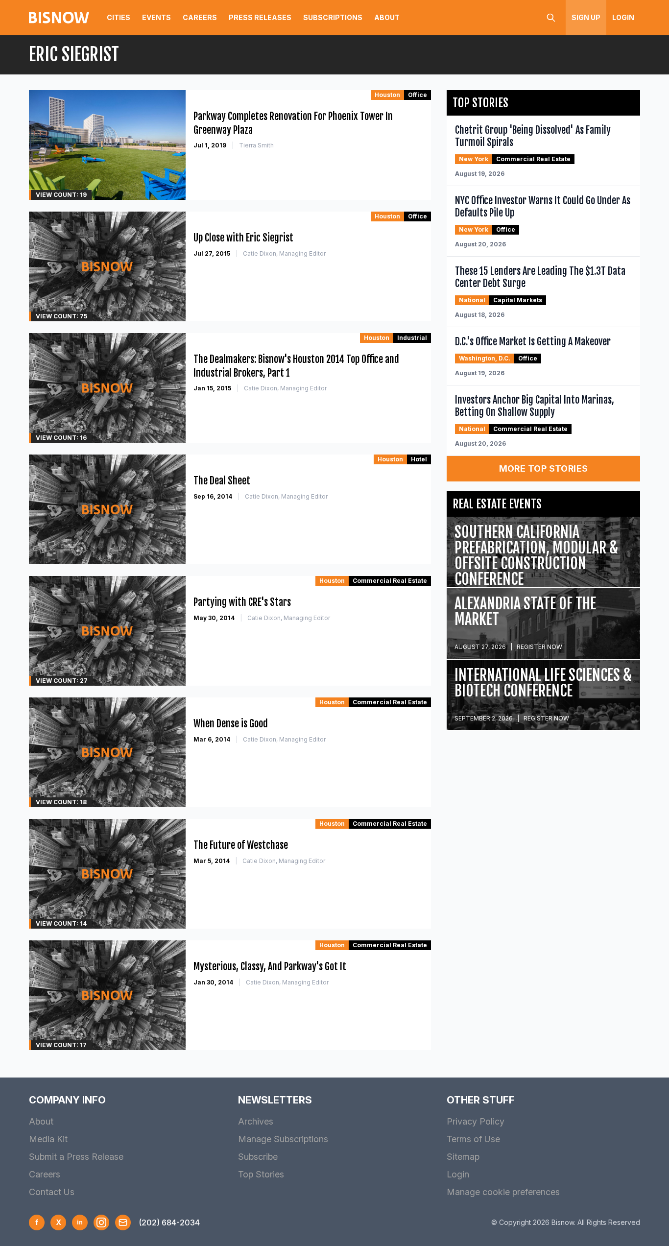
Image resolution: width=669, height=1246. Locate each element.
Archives (255, 1121)
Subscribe (258, 1156)
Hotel (419, 459)
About (387, 17)
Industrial (412, 337)
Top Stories (261, 1174)
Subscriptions (332, 17)
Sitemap (463, 1156)
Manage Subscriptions (283, 1139)
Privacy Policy (475, 1121)
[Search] (551, 17)
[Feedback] (123, 1222)
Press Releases (260, 17)
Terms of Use (473, 1139)
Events (156, 17)
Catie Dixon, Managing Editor (284, 253)
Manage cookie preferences (503, 1192)
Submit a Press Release (76, 1156)
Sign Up (586, 17)
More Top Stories (543, 468)
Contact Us (51, 1192)
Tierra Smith (256, 145)
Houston (387, 94)
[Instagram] (101, 1222)
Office (417, 94)
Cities (118, 17)
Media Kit (48, 1139)
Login (623, 17)
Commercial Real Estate (390, 580)
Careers (200, 17)
